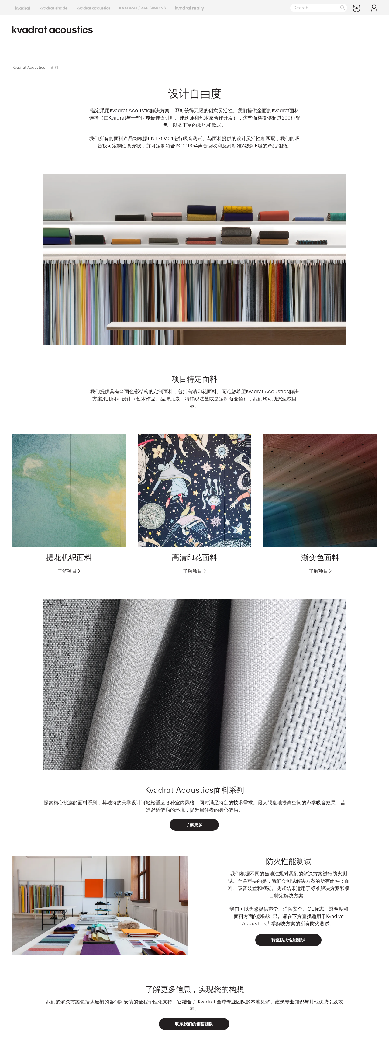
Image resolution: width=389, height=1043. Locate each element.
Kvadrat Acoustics (28, 67)
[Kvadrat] (22, 7)
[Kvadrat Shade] (53, 7)
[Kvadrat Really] (189, 7)
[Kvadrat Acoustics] (93, 7)
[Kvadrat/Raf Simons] (142, 7)
